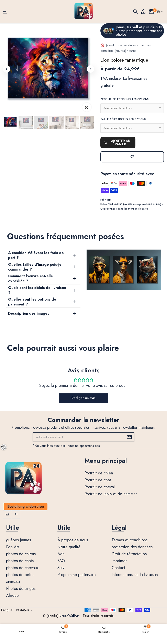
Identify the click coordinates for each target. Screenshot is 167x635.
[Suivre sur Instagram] (7, 514)
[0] (151, 11)
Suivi (61, 568)
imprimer (119, 561)
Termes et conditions (129, 540)
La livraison (132, 78)
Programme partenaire (76, 575)
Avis (60, 554)
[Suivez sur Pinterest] (16, 514)
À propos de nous (72, 540)
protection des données (132, 547)
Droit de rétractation (129, 554)
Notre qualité (68, 547)
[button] (160, 11)
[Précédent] (6, 69)
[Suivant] (90, 69)
